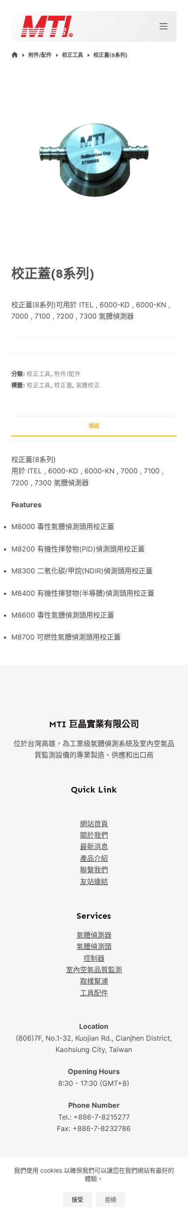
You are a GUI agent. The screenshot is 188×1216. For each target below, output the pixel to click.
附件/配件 (67, 373)
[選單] (163, 26)
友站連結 (94, 881)
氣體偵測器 (94, 935)
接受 (77, 1199)
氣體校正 (88, 384)
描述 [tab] (94, 426)
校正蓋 (63, 384)
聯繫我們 (94, 869)
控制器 (94, 958)
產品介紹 (94, 858)
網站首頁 (94, 823)
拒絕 (110, 1199)
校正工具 (39, 373)
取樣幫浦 (94, 981)
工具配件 (94, 992)
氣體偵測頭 (94, 946)
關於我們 (94, 835)
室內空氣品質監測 (94, 969)
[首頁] (14, 55)
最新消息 (94, 846)
